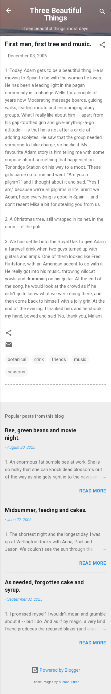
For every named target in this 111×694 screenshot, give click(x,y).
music (80, 359)
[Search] (102, 12)
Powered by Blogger (59, 670)
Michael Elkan (69, 682)
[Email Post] (8, 347)
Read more (92, 491)
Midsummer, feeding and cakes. (46, 510)
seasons (16, 372)
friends (59, 359)
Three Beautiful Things (55, 14)
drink (39, 359)
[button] (102, 46)
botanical (17, 359)
